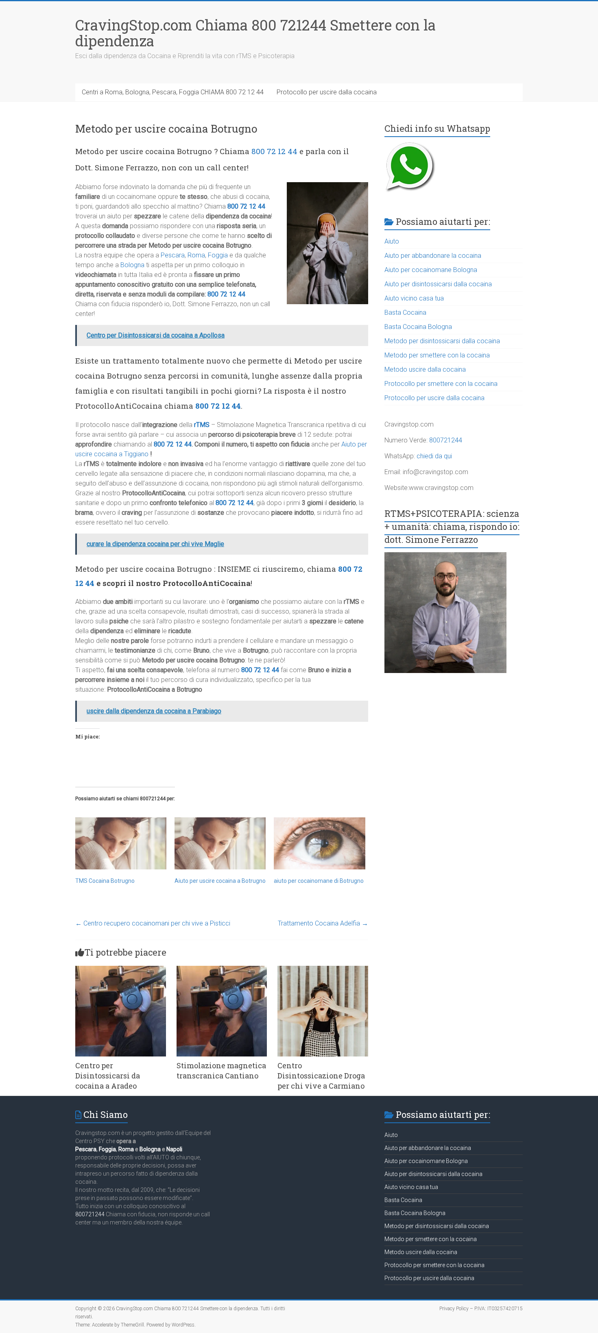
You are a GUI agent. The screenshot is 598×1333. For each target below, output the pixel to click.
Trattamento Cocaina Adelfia (323, 923)
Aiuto (391, 241)
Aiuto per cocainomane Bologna (430, 270)
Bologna (132, 265)
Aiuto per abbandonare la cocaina (432, 255)
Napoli (174, 1149)
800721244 (445, 440)
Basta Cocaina (405, 312)
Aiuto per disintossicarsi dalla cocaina (438, 284)
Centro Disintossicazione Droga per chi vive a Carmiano (321, 1076)
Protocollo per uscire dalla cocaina (327, 92)
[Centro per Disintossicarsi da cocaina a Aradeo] (120, 970)
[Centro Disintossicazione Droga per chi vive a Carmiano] (322, 970)
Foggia (218, 255)
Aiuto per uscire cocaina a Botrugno (220, 881)
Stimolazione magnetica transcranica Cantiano (221, 1070)
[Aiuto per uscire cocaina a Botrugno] (220, 843)
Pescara (173, 255)
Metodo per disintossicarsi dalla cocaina (442, 341)
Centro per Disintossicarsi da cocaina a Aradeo (107, 1076)
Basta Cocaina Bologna (418, 327)
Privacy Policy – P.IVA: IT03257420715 (481, 1308)
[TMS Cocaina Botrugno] (120, 843)
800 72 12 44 (274, 151)
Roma (196, 255)
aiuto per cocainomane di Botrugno (319, 881)
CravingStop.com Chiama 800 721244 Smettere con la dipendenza (255, 32)
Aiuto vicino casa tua (414, 298)
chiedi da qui (434, 456)
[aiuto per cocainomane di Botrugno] (319, 843)
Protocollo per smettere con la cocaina (441, 384)
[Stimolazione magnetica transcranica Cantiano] (222, 970)
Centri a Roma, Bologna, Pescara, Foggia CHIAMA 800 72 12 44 (173, 92)
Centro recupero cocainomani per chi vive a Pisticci (152, 923)
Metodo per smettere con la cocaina (437, 355)
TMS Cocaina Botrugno (105, 881)
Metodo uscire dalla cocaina (425, 369)
